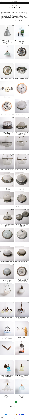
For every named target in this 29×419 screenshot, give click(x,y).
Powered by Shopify (14, 418)
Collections (15, 5)
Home (12, 5)
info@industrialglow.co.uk (18, 3)
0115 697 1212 (11, 3)
